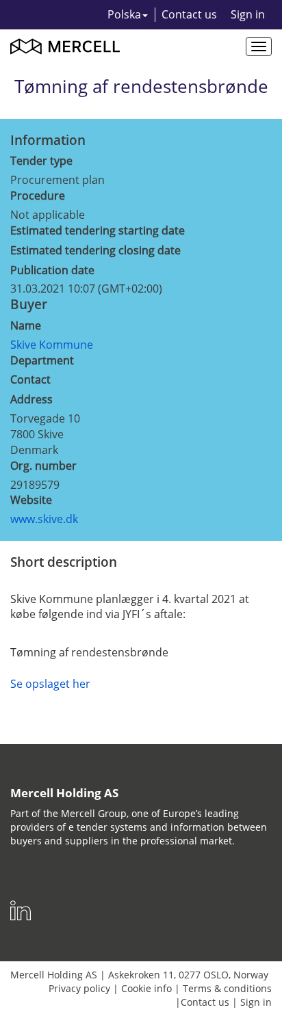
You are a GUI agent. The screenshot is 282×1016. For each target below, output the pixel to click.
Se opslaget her (50, 683)
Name (25, 325)
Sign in (248, 14)
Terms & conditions (227, 988)
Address (31, 399)
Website (31, 499)
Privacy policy (79, 988)
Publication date (52, 270)
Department (42, 360)
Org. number (43, 465)
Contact (30, 379)
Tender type (41, 160)
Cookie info (146, 988)
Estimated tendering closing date (95, 250)
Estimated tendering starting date (97, 230)
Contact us (189, 14)
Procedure (37, 195)
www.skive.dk (44, 518)
